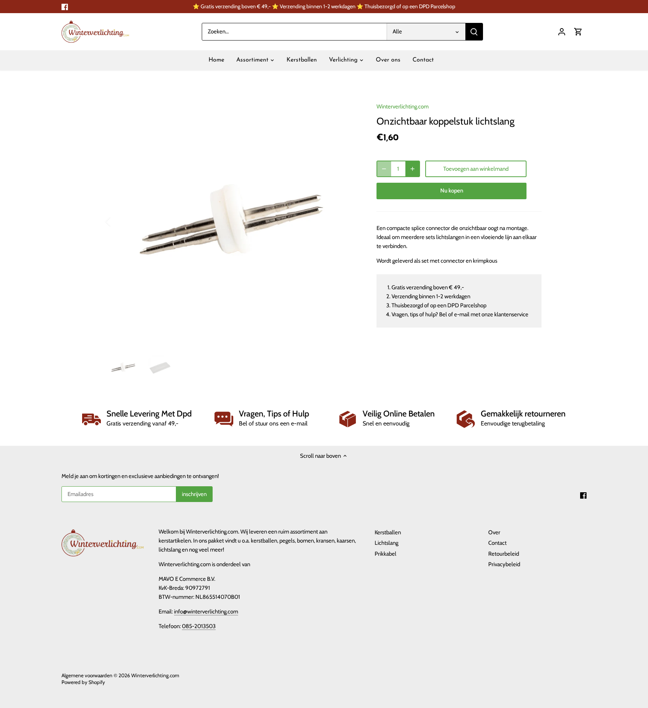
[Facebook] (65, 7)
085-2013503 (199, 626)
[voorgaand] (117, 221)
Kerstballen (388, 532)
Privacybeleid (504, 564)
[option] (232, 221)
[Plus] (412, 169)
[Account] (562, 31)
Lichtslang (386, 543)
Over (494, 532)
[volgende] (347, 221)
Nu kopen (451, 190)
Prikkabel (385, 553)
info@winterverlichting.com (206, 611)
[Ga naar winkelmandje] (578, 31)
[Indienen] (474, 31)
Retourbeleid (503, 553)
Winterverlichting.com (402, 106)
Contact (497, 543)
